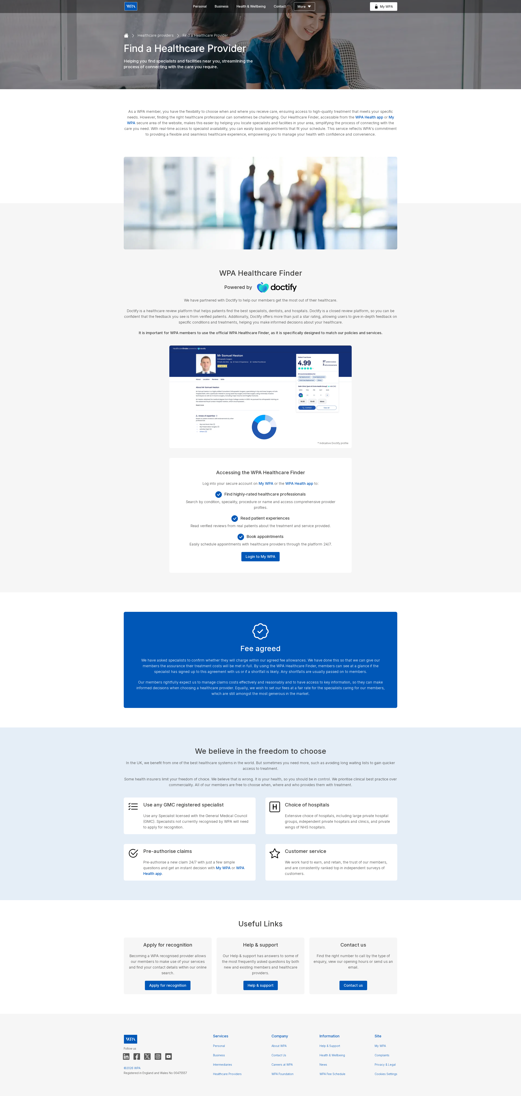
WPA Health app (369, 117)
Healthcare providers (156, 35)
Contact (280, 6)
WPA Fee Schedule (332, 1074)
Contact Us (278, 1055)
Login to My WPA (260, 556)
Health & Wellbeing (251, 6)
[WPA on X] (147, 1056)
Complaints (382, 1055)
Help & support (261, 985)
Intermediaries (222, 1064)
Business (221, 6)
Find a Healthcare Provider (205, 35)
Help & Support (330, 1046)
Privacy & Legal (385, 1064)
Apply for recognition (167, 985)
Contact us (353, 985)
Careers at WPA (282, 1064)
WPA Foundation (282, 1074)
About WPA (279, 1046)
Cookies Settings (386, 1074)
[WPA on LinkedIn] (126, 1056)
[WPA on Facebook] (136, 1056)
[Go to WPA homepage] (131, 6)
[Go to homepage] (126, 35)
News (323, 1064)
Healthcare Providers (227, 1074)
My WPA (266, 483)
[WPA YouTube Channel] (168, 1056)
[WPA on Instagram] (157, 1056)
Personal (200, 6)
